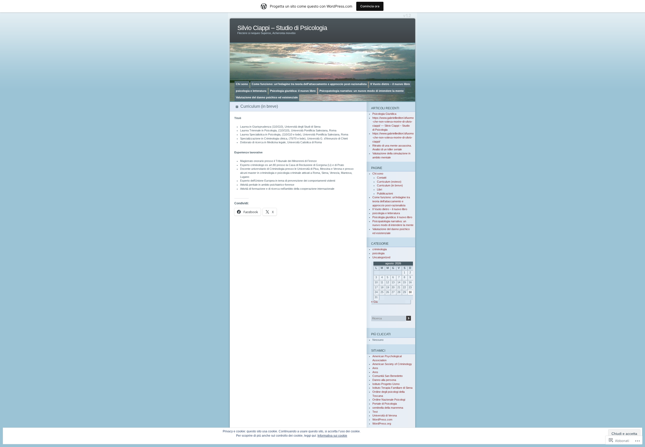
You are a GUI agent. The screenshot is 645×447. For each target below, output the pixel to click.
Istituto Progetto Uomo (386, 383)
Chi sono (242, 84)
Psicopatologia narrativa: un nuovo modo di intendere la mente (361, 90)
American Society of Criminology (392, 364)
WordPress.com (382, 419)
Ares (375, 368)
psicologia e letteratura (251, 90)
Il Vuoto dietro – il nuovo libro (390, 84)
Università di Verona (384, 415)
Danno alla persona (384, 379)
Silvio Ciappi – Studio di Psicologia (282, 27)
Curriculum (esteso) (389, 181)
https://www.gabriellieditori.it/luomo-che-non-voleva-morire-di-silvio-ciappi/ (393, 137)
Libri (379, 189)
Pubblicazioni (385, 193)
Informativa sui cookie (332, 435)
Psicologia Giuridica (384, 113)
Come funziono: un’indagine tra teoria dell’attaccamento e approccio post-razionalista (309, 84)
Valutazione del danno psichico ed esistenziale (267, 97)
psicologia (378, 253)
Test (375, 411)
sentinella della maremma (387, 407)
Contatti (381, 177)
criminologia (379, 249)
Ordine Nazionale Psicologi (388, 399)
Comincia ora (369, 6)
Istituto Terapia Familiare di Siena (392, 387)
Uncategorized (381, 257)
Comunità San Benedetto (387, 375)
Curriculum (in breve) (390, 185)
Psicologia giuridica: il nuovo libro (293, 90)
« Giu (374, 301)
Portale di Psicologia (384, 403)
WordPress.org (381, 423)
